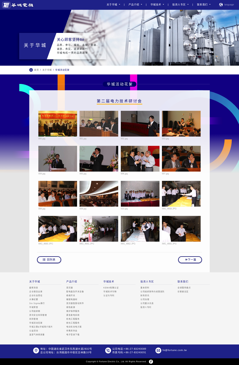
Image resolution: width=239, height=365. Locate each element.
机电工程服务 (73, 319)
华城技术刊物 (110, 292)
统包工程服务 (73, 323)
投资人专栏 (146, 307)
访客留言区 (183, 292)
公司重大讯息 (147, 303)
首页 (36, 70)
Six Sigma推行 (37, 303)
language (229, 4)
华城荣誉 (33, 307)
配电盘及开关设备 (75, 292)
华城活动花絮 (35, 323)
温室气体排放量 (37, 335)
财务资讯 (144, 295)
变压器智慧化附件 (75, 303)
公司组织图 (34, 311)
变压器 (69, 288)
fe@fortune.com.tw (175, 350)
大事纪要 (33, 299)
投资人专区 (179, 4)
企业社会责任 (35, 295)
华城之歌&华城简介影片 (41, 327)
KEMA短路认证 (111, 288)
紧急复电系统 (73, 315)
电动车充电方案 (74, 327)
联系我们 (203, 4)
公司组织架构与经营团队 (152, 292)
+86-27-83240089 (135, 348)
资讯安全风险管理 (38, 315)
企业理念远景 (35, 292)
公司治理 (144, 299)
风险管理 (33, 319)
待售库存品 (71, 331)
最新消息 (33, 288)
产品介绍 (134, 4)
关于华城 (112, 4)
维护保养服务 (73, 311)
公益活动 (33, 331)
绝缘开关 (70, 295)
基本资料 (144, 288)
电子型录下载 (73, 335)
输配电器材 (71, 299)
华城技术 (156, 4)
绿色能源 (70, 307)
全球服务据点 (184, 288)
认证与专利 (108, 295)
